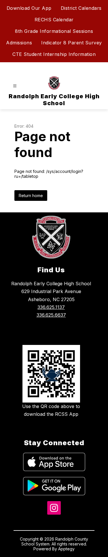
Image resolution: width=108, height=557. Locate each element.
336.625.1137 (51, 307)
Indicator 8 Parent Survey (71, 43)
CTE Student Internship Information (54, 54)
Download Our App (29, 8)
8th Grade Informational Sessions (54, 31)
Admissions (19, 43)
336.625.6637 (51, 315)
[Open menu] (15, 86)
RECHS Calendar (54, 19)
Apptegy (66, 548)
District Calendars (81, 8)
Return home (31, 195)
